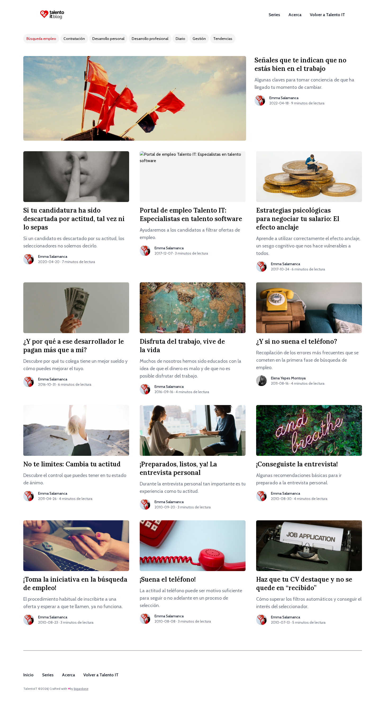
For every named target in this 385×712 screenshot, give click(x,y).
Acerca (294, 14)
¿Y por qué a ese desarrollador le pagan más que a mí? (73, 345)
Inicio (28, 674)
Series (274, 14)
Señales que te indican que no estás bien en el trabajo (300, 64)
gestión (199, 38)
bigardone (81, 689)
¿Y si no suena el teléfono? (296, 341)
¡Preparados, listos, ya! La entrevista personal (178, 468)
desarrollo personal (108, 38)
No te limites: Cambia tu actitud (72, 464)
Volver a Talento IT (327, 14)
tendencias (222, 38)
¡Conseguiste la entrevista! (297, 464)
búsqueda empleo (41, 38)
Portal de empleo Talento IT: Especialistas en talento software (191, 214)
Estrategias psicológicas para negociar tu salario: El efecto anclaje (297, 218)
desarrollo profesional (150, 38)
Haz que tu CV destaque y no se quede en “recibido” (304, 583)
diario (180, 38)
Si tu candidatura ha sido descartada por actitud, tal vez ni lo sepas (74, 218)
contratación (74, 38)
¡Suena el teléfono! (168, 579)
